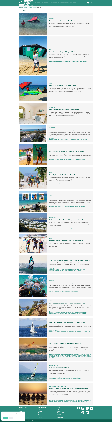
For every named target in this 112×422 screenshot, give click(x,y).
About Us (59, 411)
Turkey (78, 401)
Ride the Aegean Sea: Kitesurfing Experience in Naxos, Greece (66, 151)
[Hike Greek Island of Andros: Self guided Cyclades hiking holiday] (33, 307)
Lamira (65, 313)
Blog (52, 2)
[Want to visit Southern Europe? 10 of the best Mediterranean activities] (33, 394)
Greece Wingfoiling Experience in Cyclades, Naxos (63, 20)
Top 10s (52, 257)
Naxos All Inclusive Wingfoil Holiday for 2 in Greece (63, 52)
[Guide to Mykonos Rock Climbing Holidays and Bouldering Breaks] (33, 222)
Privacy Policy (60, 417)
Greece (66, 61)
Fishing (59, 396)
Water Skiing (51, 399)
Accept (5, 417)
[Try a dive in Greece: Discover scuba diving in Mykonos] (33, 286)
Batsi (86, 312)
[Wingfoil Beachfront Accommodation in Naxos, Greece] (33, 113)
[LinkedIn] (87, 412)
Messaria (69, 313)
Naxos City (67, 270)
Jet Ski (65, 396)
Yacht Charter (55, 330)
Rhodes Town (74, 378)
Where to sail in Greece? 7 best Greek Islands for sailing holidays (67, 322)
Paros (76, 270)
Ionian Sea (88, 331)
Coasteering (51, 396)
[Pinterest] (82, 412)
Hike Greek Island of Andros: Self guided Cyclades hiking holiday (67, 303)
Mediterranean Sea (73, 61)
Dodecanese (61, 269)
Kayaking (68, 396)
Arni (81, 312)
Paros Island (62, 378)
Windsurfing (51, 268)
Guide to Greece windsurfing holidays (59, 367)
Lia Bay (64, 291)
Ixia (54, 355)
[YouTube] (91, 408)
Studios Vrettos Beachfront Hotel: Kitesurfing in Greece (64, 130)
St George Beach (84, 356)
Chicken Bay (59, 354)
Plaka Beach (85, 61)
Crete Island (59, 331)
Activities (37, 2)
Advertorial (51, 386)
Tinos (89, 228)
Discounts (40, 417)
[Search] (88, 3)
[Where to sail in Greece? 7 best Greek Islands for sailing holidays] (33, 327)
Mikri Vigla (59, 270)
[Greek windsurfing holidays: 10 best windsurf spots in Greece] (33, 349)
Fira (75, 331)
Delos (68, 331)
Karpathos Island (62, 355)
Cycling (56, 396)
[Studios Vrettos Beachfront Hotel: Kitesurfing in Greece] (33, 133)
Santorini (51, 334)
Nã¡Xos (63, 270)
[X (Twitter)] (82, 408)
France (75, 400)
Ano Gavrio (69, 312)
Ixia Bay (57, 355)
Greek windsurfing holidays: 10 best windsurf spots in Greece (66, 343)
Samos (79, 356)
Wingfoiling (51, 60)
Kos (78, 269)
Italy (50, 401)
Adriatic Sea (51, 400)
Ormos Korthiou (78, 313)
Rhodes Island (74, 356)
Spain (76, 401)
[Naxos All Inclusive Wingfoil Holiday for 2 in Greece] (33, 55)
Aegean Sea (51, 61)
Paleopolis (84, 313)
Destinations (45, 2)
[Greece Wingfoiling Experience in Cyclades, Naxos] (33, 24)
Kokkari (68, 355)
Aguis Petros (51, 312)
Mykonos (86, 228)
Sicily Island (72, 401)
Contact (59, 414)
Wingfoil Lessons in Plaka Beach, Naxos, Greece (62, 85)
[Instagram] (87, 408)
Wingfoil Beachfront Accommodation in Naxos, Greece (64, 109)
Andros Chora (57, 312)
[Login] (91, 3)
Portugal (61, 401)
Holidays (56, 2)
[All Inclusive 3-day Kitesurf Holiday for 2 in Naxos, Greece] (33, 201)
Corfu (55, 331)
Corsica (55, 400)
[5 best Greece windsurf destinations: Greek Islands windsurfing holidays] (33, 264)
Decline (11, 417)
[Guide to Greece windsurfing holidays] (33, 371)
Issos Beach (51, 355)
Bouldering (51, 228)
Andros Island (64, 312)
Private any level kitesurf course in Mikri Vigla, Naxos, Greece (66, 240)
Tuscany (82, 401)
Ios (90, 354)
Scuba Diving (51, 291)
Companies (40, 415)
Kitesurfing (51, 138)
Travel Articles (54, 217)
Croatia (59, 400)
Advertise (59, 409)
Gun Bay (77, 354)
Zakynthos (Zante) (56, 334)
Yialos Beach (51, 357)
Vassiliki (79, 270)
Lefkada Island (82, 269)
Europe (63, 61)
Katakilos (62, 313)
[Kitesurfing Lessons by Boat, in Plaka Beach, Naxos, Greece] (33, 178)
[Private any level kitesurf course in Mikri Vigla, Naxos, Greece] (33, 243)
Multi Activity (85, 396)
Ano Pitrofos (74, 312)
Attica (53, 269)
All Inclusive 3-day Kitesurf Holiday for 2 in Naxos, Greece (65, 198)
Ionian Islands (74, 269)
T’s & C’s (59, 415)
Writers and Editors (61, 412)
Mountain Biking (79, 396)
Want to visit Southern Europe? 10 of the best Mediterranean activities (68, 388)
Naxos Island (79, 61)
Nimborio (73, 313)
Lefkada (79, 377)
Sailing (50, 330)
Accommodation (52, 107)
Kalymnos (74, 228)
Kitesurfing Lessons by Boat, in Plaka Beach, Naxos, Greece (65, 175)
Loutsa (78, 355)
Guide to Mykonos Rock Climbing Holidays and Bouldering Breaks (67, 219)
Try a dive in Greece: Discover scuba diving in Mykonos (64, 283)
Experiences (68, 2)
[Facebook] (78, 408)
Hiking (50, 311)
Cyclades (60, 61)
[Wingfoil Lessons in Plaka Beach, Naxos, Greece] (33, 88)
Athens (50, 269)
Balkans (55, 61)
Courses (62, 2)
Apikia (78, 312)
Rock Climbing (57, 228)
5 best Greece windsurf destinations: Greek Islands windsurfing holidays (69, 260)
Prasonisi (69, 356)
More (74, 2)
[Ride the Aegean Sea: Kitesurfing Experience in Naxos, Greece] (33, 154)
